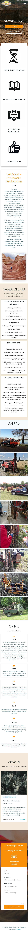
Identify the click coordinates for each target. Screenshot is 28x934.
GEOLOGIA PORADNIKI (9, 797)
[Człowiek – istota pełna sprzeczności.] (14, 783)
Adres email (7, 877)
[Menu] (25, 3)
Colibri (19, 929)
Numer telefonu (8, 883)
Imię (5, 871)
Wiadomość (7, 890)
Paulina (6, 819)
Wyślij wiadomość (14, 907)
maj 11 (12, 819)
